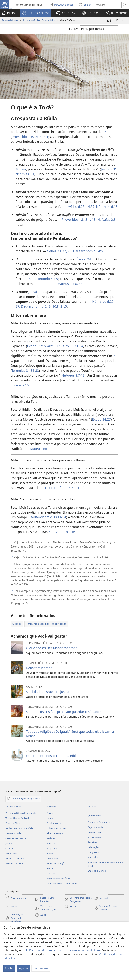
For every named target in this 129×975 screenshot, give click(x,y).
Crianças (9, 848)
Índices (50, 853)
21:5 (63, 306)
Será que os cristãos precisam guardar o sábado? (63, 711)
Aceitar (9, 968)
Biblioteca (51, 806)
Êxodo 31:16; (37, 346)
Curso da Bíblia (12, 823)
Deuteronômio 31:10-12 (63, 487)
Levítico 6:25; (75, 206)
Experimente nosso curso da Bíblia (52, 755)
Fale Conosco (94, 832)
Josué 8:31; (109, 169)
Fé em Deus (11, 853)
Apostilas (51, 843)
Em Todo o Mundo (97, 870)
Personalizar (41, 968)
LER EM (73, 29)
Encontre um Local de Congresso (78, 899)
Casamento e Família (15, 838)
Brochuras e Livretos (57, 823)
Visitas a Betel (94, 837)
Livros (50, 818)
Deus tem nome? (39, 668)
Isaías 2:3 (108, 219)
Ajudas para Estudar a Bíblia (19, 828)
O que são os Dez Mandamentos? (51, 648)
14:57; (90, 206)
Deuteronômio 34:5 (87, 251)
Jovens (8, 843)
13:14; (96, 219)
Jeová (33, 291)
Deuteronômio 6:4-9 (42, 278)
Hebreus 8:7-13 (73, 375)
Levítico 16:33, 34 (69, 346)
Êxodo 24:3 (85, 259)
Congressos (93, 852)
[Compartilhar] (117, 20)
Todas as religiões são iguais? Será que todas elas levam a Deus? (70, 733)
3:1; (38, 136)
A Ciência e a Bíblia (14, 858)
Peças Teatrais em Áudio (59, 878)
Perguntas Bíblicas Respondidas (39, 20)
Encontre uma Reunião (44, 899)
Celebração (93, 847)
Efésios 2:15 (20, 385)
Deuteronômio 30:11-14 (48, 517)
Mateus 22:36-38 (69, 283)
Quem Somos (94, 815)
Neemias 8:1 (25, 174)
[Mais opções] (124, 20)
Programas (52, 848)
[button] (35, 13)
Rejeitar (23, 968)
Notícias (92, 806)
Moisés (21, 169)
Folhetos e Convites (56, 828)
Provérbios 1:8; (23, 136)
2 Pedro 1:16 (65, 531)
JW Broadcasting (55, 863)
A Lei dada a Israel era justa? (47, 691)
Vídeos (50, 868)
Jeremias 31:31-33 (25, 370)
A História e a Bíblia (14, 863)
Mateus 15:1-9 (41, 448)
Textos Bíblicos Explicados (18, 818)
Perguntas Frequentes (99, 822)
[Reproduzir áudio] (109, 20)
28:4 (44, 136)
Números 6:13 (106, 206)
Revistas (51, 838)
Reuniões (92, 842)
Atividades (93, 857)
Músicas (51, 873)
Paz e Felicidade (13, 833)
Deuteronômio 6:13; (36, 306)
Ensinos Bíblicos (10, 20)
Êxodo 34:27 (101, 419)
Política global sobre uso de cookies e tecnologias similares (63, 950)
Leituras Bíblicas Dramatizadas (62, 883)
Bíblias (50, 813)
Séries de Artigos (55, 833)
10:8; (56, 306)
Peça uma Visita (95, 827)
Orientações (53, 858)
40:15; (51, 346)
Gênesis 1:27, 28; (59, 251)
